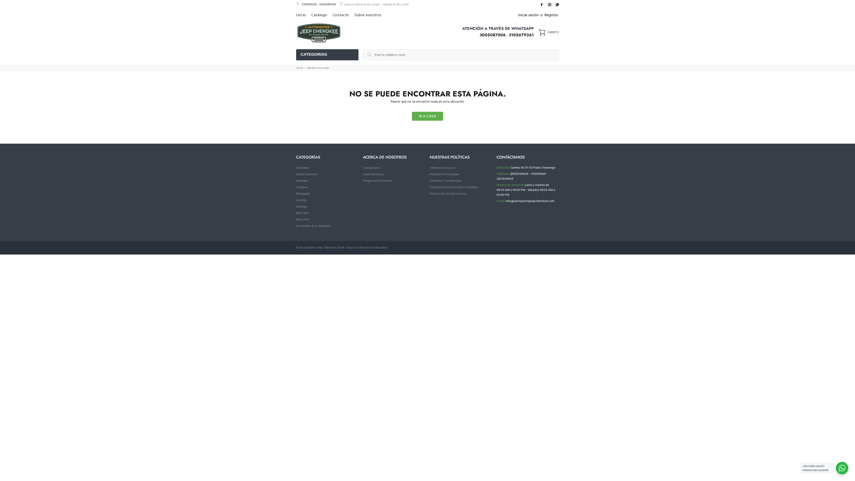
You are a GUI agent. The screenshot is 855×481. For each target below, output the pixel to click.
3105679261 (309, 4)
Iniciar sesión (528, 15)
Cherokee (302, 168)
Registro (551, 15)
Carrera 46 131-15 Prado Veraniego (533, 167)
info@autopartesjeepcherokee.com (530, 201)
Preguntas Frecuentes (377, 180)
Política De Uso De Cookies (448, 193)
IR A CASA (427, 116)
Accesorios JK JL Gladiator (313, 226)
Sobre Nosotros (373, 174)
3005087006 (327, 4)
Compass (302, 187)
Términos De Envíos (442, 168)
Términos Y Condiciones (446, 180)
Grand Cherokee (307, 174)
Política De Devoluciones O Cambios (454, 187)
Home (299, 68)
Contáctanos (371, 168)
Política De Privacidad (444, 174)
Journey (301, 200)
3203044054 (505, 178)
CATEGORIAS (314, 54)
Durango (301, 206)
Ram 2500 (302, 219)
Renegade (303, 193)
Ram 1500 (302, 213)
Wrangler (302, 180)
